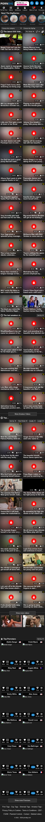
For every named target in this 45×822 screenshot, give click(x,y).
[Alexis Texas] (6, 779)
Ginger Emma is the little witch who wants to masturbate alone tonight (33, 438)
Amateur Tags (37, 807)
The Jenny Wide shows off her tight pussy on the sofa (33, 494)
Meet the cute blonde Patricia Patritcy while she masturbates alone (11, 438)
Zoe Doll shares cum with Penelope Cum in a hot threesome (10, 142)
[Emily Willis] (6, 701)
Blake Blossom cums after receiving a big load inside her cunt (33, 86)
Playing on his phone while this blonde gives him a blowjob (32, 104)
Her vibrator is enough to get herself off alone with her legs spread (10, 568)
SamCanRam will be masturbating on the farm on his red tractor (33, 351)
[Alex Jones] (27, 701)
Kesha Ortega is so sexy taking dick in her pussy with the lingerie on (32, 160)
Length (40, 421)
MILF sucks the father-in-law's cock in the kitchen (10, 291)
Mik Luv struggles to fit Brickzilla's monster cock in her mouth (10, 104)
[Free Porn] (7, 3)
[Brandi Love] (27, 727)
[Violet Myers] (27, 649)
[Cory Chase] (6, 753)
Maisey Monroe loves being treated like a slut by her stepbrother (33, 48)
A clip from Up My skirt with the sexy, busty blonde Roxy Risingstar (10, 456)
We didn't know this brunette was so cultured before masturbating (32, 369)
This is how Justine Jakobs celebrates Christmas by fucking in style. (10, 254)
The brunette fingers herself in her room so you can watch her (11, 531)
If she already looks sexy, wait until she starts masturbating (10, 606)
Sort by (39, 315)
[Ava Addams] (27, 779)
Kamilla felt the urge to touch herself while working (32, 198)
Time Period (21, 421)
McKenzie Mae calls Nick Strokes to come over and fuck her (33, 235)
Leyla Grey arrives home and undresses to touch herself (32, 550)
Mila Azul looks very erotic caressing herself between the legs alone (11, 475)
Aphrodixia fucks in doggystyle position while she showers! (11, 407)
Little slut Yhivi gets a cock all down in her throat (11, 123)
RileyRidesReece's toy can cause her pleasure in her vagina (11, 332)
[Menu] (42, 3)
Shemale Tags (25, 807)
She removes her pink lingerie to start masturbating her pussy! (32, 587)
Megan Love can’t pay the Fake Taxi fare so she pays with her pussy (11, 48)
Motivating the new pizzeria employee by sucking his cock (31, 273)
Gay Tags (14, 807)
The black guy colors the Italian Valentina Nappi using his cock (10, 310)
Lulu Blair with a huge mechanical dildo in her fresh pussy (10, 388)
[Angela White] (28, 675)
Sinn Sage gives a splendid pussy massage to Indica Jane (10, 235)
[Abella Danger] (7, 649)
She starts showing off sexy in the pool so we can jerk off (11, 550)
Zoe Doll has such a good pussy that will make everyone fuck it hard (10, 160)
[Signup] (37, 3)
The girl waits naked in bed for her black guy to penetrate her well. (11, 351)
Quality (31, 421)
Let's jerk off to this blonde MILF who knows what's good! (11, 587)
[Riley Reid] (6, 674)
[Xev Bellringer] (28, 754)
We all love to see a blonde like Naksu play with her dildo (33, 531)
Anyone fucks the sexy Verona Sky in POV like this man (32, 67)
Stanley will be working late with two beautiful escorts (32, 142)
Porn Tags (6, 807)
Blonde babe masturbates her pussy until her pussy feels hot (33, 568)
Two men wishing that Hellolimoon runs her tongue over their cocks (10, 369)
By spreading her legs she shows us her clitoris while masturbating (33, 512)
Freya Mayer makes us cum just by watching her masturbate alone (33, 475)
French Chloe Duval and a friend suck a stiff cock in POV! (33, 291)
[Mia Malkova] (6, 727)
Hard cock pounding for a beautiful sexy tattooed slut (33, 332)
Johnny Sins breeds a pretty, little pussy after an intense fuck (33, 123)
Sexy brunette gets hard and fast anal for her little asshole (10, 216)
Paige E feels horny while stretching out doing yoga (11, 86)
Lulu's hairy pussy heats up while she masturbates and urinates (33, 407)
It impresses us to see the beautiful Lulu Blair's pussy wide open (33, 388)
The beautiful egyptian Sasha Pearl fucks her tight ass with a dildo (11, 198)
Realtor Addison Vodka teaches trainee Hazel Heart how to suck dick (33, 310)
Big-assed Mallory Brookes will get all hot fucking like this (33, 216)
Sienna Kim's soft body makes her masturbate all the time (10, 512)
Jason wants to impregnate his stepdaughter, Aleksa (11, 67)
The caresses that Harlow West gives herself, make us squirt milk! (10, 494)
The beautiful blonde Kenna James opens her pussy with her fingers (32, 456)
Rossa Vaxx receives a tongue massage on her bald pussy (10, 273)
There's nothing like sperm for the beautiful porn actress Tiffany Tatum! (33, 254)
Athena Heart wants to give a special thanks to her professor (11, 179)
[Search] (32, 3)
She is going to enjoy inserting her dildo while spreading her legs (32, 606)
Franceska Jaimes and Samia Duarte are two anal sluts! (33, 179)
